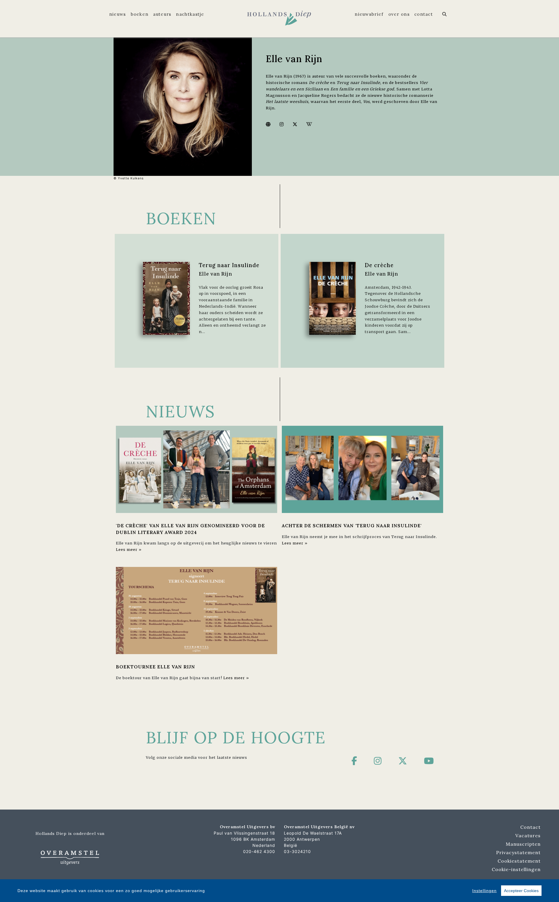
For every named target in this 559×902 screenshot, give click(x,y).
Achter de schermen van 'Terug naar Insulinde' (352, 525)
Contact (423, 14)
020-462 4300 (259, 851)
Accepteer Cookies (521, 890)
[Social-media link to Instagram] (282, 124)
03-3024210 (297, 851)
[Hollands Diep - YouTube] (429, 761)
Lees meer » (128, 549)
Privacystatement (518, 852)
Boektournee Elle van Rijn (155, 667)
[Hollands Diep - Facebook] (354, 761)
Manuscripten (523, 844)
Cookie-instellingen (516, 869)
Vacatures (528, 835)
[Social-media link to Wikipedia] (309, 124)
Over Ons (399, 14)
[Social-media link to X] (295, 124)
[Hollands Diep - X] (402, 761)
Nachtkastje (190, 14)
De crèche (379, 265)
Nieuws (117, 14)
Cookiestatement (519, 861)
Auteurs (162, 14)
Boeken (140, 14)
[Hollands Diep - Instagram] (378, 761)
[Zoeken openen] (444, 14)
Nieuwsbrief (369, 14)
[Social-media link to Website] (268, 124)
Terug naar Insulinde (229, 265)
